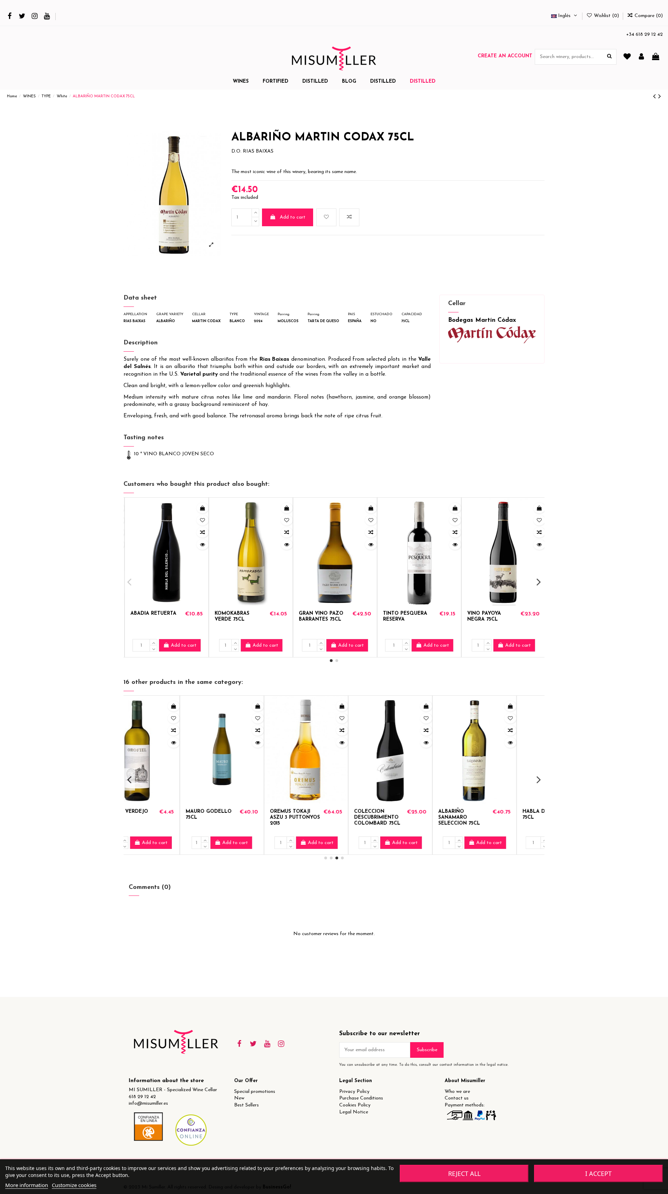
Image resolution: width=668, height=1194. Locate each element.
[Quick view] (201, 544)
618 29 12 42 (142, 1096)
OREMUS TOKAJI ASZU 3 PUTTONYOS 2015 (154, 817)
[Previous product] (655, 96)
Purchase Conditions (361, 1098)
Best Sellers (246, 1105)
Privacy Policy (354, 1091)
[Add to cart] (201, 508)
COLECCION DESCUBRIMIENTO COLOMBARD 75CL (237, 817)
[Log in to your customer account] (641, 57)
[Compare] (201, 532)
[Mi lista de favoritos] (627, 57)
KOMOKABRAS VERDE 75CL (315, 616)
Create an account (505, 56)
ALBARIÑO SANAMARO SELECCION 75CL (319, 817)
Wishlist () (606, 15)
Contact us (457, 1098)
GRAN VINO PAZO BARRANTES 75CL (404, 616)
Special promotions (254, 1091)
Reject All (464, 1173)
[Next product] (659, 96)
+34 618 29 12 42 (644, 34)
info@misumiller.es (148, 1103)
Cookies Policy (355, 1105)
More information (26, 1184)
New (239, 1098)
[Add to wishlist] (326, 217)
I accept (598, 1173)
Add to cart (292, 217)
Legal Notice (353, 1112)
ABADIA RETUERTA (237, 613)
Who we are (457, 1091)
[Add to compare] (349, 217)
